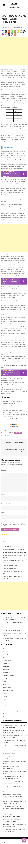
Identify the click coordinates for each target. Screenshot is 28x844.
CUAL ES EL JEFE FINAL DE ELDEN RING (13, 549)
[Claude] (15, 31)
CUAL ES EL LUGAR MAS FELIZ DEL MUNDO (14, 552)
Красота (5, 684)
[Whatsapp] (12, 31)
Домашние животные (8, 675)
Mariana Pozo (8, 27)
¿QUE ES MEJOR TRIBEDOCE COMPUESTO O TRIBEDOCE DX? (13, 789)
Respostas (18, 432)
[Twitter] (21, 31)
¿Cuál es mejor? (7, 660)
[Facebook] (3, 31)
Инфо (4, 681)
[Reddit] (9, 31)
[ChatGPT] (9, 34)
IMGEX (14, 3)
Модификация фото (8, 690)
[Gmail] (6, 34)
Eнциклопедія (6, 648)
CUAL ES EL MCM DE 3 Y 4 (10, 565)
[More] (15, 34)
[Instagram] (3, 34)
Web (2, 512)
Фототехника (6, 716)
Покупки (5, 696)
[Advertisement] (14, 51)
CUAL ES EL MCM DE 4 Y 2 (10, 568)
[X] (6, 31)
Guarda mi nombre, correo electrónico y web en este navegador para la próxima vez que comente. (14, 524)
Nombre (3, 494)
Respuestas (6, 654)
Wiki (4, 657)
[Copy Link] (18, 31)
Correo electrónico (6, 503)
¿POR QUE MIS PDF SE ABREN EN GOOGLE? (13, 444)
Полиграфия (6, 702)
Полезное (5, 699)
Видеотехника (6, 672)
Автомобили (6, 666)
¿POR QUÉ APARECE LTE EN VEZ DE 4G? (14, 450)
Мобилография (7, 687)
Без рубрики (6, 669)
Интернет (5, 678)
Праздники (5, 705)
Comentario (4, 470)
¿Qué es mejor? (7, 663)
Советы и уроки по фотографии (11, 711)
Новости (5, 693)
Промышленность (7, 708)
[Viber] (12, 34)
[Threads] (24, 31)
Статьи (5, 714)
